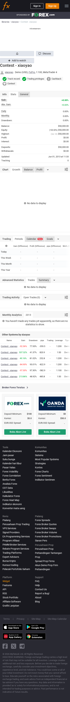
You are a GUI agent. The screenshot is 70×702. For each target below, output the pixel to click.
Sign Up (52, 6)
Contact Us (41, 589)
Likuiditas (8, 492)
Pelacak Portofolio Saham (16, 569)
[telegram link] (22, 646)
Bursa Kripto (9, 561)
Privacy (20, 619)
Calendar (34, 239)
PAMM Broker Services (14, 544)
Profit (39, 169)
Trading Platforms (12, 552)
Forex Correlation (12, 475)
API (4, 589)
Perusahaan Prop (44, 549)
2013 (28, 315)
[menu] (66, 5)
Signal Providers (11, 532)
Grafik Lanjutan (11, 605)
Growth (16, 169)
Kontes (38, 467)
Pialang (7, 520)
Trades (31, 280)
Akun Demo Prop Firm (46, 565)
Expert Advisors (11, 557)
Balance (28, 169)
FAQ (37, 581)
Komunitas (41, 451)
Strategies (40, 463)
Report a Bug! (42, 593)
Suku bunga (9, 459)
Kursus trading (10, 565)
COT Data (8, 488)
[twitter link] (13, 646)
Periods (19, 239)
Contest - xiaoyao (9, 346)
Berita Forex (9, 479)
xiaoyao (9, 72)
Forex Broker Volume (46, 532)
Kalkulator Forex (11, 496)
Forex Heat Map (11, 500)
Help (37, 585)
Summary (44, 280)
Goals (50, 239)
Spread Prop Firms (45, 561)
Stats (13, 94)
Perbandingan (42, 569)
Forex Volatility (10, 471)
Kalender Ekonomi (12, 451)
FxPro (32, 72)
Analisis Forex (10, 483)
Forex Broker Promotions (48, 536)
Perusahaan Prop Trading (16, 524)
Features (7, 585)
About (38, 597)
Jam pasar (8, 455)
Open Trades (31, 297)
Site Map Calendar (57, 619)
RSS (5, 593)
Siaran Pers (41, 540)
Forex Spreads (42, 520)
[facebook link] (5, 646)
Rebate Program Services (16, 548)
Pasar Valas (9, 467)
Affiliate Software (12, 601)
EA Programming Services (16, 536)
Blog (37, 601)
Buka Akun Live (18, 431)
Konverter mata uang (14, 508)
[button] (45, 53)
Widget (6, 581)
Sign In (37, 6)
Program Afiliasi (11, 540)
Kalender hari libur (12, 463)
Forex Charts (42, 471)
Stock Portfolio (10, 597)
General (24, 94)
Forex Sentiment (43, 475)
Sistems (39, 455)
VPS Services (9, 528)
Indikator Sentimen (45, 479)
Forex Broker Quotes (46, 524)
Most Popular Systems (47, 459)
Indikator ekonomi (12, 504)
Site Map (36, 619)
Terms (6, 619)
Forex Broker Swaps (45, 528)
